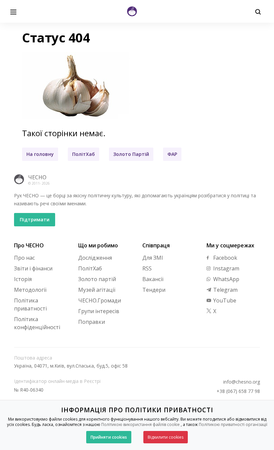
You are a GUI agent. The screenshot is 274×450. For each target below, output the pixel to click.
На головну (40, 154)
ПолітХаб (83, 154)
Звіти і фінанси (33, 268)
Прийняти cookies (109, 437)
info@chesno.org (241, 382)
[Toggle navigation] (13, 11)
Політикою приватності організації (233, 424)
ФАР (172, 154)
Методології (30, 289)
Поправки (91, 321)
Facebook (224, 257)
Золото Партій (131, 154)
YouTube (224, 300)
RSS (147, 268)
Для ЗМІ (152, 257)
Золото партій (97, 279)
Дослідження (95, 257)
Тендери (153, 289)
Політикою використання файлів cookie (140, 424)
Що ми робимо (98, 245)
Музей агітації (96, 289)
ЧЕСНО (37, 177)
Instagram (225, 268)
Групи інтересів (98, 311)
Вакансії (152, 279)
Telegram (225, 289)
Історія (23, 279)
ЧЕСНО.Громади (99, 300)
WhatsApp (225, 279)
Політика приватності (30, 304)
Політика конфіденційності (37, 323)
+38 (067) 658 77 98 (238, 391)
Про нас (24, 257)
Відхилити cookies (165, 437)
